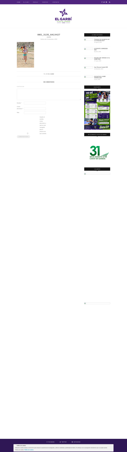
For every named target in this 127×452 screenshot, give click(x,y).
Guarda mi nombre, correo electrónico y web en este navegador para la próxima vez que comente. (43, 125)
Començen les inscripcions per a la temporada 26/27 (101, 40)
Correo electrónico (20, 107)
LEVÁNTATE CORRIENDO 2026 (101, 49)
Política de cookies (29, 449)
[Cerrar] (112, 446)
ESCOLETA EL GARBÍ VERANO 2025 (100, 77)
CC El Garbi (50, 74)
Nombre (19, 103)
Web (18, 112)
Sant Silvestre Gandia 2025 (101, 67)
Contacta (56, 2)
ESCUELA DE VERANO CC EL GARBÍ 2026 (102, 58)
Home (18, 2)
